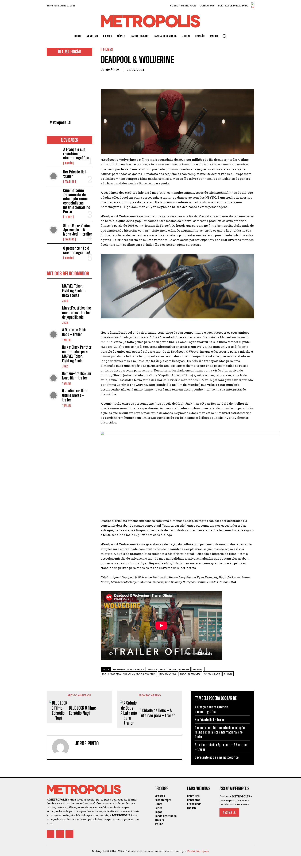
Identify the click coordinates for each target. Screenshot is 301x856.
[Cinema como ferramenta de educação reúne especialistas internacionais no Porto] (53, 194)
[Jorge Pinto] (62, 747)
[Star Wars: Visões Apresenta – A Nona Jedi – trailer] (53, 230)
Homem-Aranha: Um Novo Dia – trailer (76, 375)
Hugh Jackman (179, 669)
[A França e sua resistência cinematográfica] (53, 153)
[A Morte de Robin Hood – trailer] (53, 334)
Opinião (68, 163)
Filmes (68, 216)
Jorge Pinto (110, 69)
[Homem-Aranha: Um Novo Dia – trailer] (53, 378)
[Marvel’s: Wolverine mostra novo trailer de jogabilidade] (53, 313)
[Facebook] (104, 77)
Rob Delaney (167, 673)
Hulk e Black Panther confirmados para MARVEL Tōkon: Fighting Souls (76, 354)
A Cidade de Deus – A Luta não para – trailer (157, 713)
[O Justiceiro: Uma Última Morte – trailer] (53, 395)
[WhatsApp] (128, 77)
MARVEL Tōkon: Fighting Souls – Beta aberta (73, 291)
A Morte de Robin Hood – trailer (74, 332)
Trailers (69, 181)
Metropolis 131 (60, 122)
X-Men (228, 673)
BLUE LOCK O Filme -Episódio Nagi (84, 711)
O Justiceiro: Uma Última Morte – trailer (74, 395)
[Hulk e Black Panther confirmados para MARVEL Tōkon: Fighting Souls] (53, 352)
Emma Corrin (156, 669)
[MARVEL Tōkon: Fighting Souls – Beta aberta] (53, 291)
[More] (136, 77)
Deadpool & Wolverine (128, 669)
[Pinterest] (120, 77)
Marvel (198, 669)
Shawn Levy (212, 673)
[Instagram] (82, 751)
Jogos (65, 301)
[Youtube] (69, 834)
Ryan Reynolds (190, 673)
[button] (224, 36)
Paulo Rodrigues (198, 851)
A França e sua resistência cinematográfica (76, 153)
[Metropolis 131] (69, 89)
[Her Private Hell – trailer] (53, 176)
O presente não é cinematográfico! (76, 250)
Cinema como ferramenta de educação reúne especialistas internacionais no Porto (76, 201)
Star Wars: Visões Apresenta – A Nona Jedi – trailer (77, 229)
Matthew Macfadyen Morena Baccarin (129, 673)
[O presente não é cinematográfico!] (53, 252)
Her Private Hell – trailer (76, 174)
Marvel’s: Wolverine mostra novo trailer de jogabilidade (76, 313)
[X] (112, 77)
